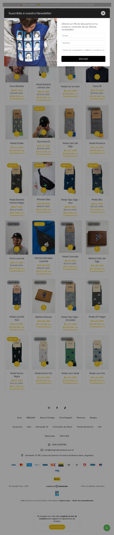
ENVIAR (83, 58)
